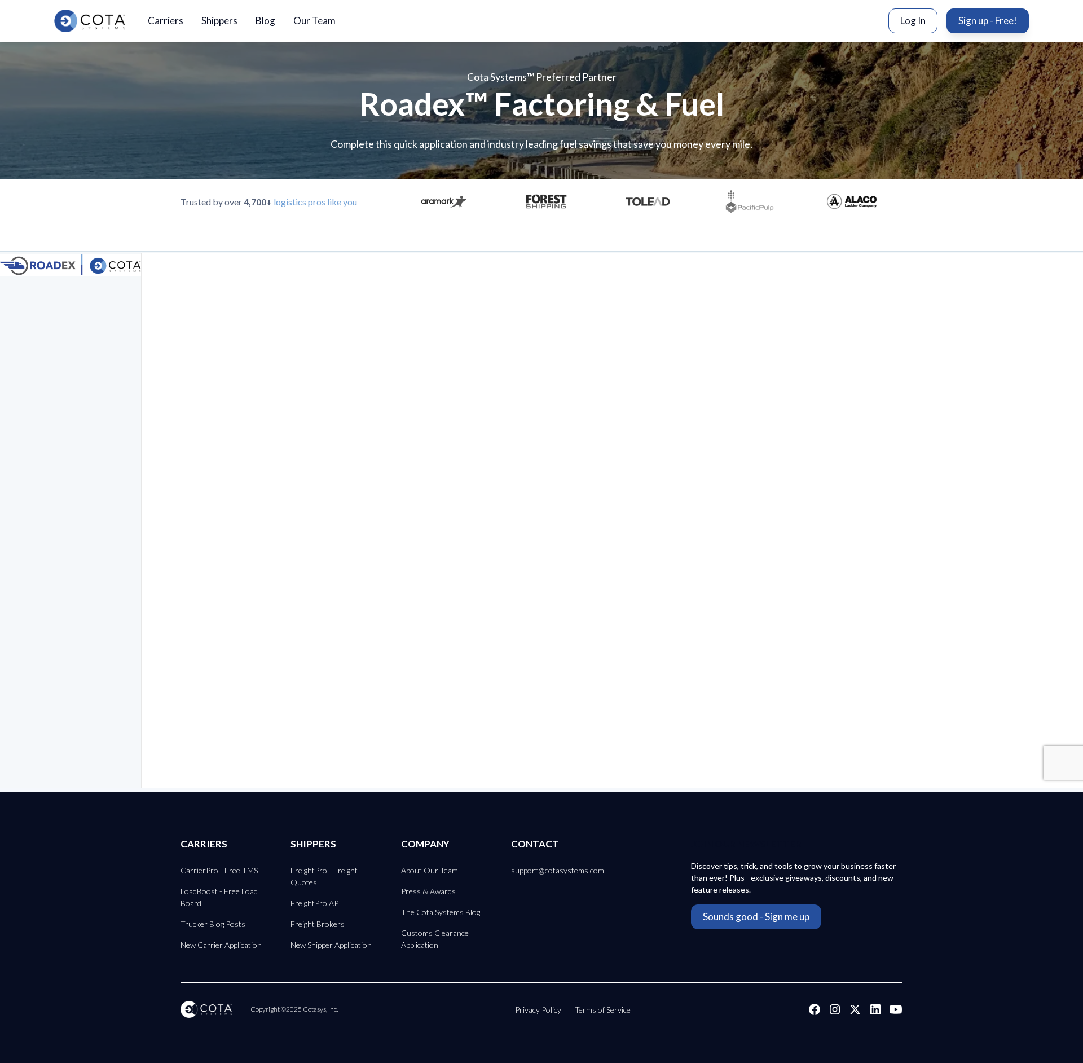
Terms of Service (603, 1009)
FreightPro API (315, 903)
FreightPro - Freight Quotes (324, 876)
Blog (265, 21)
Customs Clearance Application (435, 939)
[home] (89, 21)
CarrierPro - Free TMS (219, 870)
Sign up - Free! (987, 21)
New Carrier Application (221, 945)
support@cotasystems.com (557, 870)
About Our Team (429, 870)
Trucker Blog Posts (212, 924)
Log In (913, 21)
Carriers (165, 21)
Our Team (314, 21)
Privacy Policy (538, 1009)
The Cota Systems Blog (440, 912)
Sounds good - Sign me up (756, 917)
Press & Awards (428, 891)
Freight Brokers (317, 924)
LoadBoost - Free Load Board (219, 897)
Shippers (219, 21)
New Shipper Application (331, 945)
